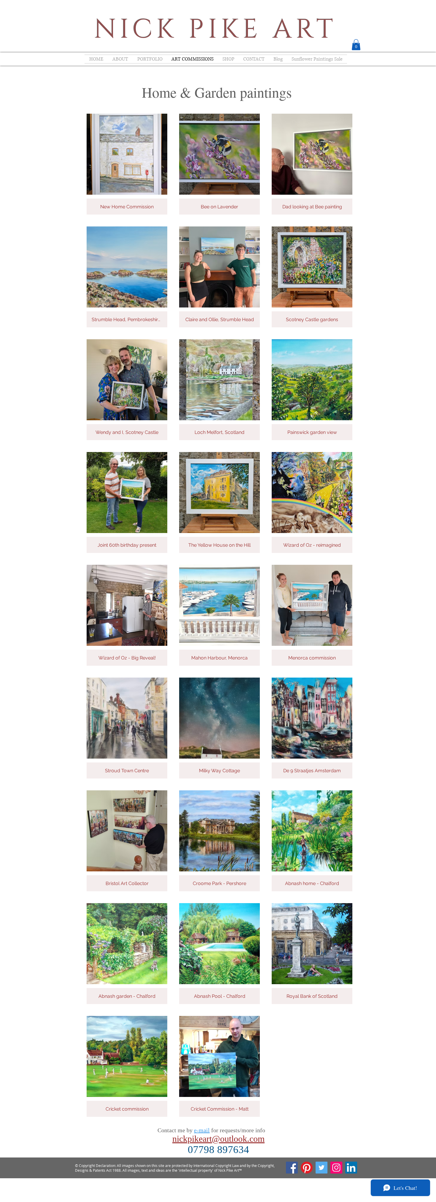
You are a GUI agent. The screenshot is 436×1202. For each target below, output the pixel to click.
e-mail (202, 1130)
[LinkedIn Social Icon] (351, 1168)
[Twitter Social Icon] (321, 1168)
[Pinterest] (307, 1168)
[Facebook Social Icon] (292, 1168)
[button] (356, 44)
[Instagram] (336, 1168)
